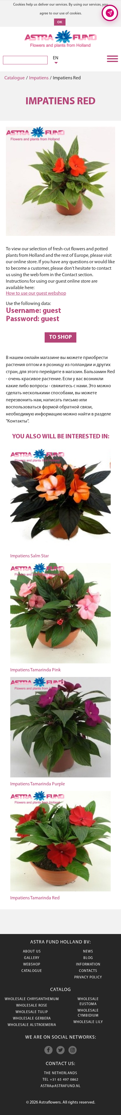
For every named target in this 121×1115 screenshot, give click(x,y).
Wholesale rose (31, 1005)
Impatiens (38, 78)
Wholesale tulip (32, 1012)
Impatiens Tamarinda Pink (35, 670)
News (88, 951)
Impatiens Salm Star (29, 556)
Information (88, 964)
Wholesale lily (88, 1022)
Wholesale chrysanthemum (32, 999)
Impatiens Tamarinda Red (35, 898)
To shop (60, 337)
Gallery (31, 958)
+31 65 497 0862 (64, 1080)
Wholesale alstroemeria (32, 1025)
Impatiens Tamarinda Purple (37, 784)
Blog (88, 958)
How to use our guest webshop (36, 293)
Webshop (31, 964)
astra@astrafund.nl (61, 1086)
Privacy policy (88, 977)
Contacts (88, 971)
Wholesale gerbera (32, 1018)
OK (59, 22)
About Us (32, 951)
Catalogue (14, 78)
